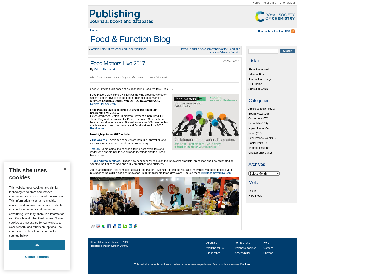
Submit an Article (258, 89)
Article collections (259, 108)
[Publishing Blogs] (192, 17)
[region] (37, 216)
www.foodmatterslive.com (216, 173)
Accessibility (242, 253)
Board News (255, 113)
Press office (213, 253)
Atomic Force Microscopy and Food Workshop (119, 49)
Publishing (269, 2)
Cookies (245, 264)
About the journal (258, 69)
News (251, 133)
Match (96, 149)
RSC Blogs (255, 195)
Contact (268, 248)
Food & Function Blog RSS (274, 31)
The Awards (99, 140)
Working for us (215, 248)
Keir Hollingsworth (105, 69)
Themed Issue (257, 147)
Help (266, 242)
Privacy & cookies (245, 248)
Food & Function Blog (130, 39)
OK (37, 245)
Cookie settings (37, 256)
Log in (252, 191)
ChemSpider (287, 2)
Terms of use (242, 242)
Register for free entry (103, 104)
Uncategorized (257, 152)
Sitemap (268, 253)
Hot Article (254, 123)
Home (256, 2)
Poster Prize (255, 143)
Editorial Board (257, 74)
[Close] (65, 169)
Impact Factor (256, 128)
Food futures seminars (106, 161)
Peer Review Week (260, 138)
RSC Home (255, 84)
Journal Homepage (260, 79)
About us (211, 242)
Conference (255, 118)
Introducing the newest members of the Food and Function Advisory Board (210, 51)
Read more (97, 128)
